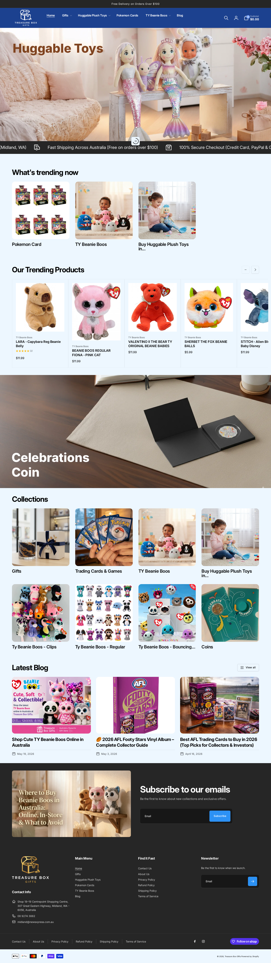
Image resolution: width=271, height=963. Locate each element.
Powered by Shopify (250, 956)
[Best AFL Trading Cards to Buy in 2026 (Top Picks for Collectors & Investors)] (219, 705)
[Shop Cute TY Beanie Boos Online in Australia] (51, 705)
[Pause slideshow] (135, 141)
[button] (66, 15)
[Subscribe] (252, 881)
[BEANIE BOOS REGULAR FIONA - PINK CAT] (97, 334)
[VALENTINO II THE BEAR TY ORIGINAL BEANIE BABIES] (153, 325)
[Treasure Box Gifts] (30, 882)
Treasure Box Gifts (233, 956)
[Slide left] (245, 270)
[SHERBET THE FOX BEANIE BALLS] (209, 325)
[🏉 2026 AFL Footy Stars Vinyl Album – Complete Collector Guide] (135, 705)
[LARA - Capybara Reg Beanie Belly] (40, 325)
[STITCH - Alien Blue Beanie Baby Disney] (265, 325)
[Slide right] (255, 270)
